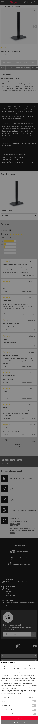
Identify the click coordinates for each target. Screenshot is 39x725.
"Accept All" (29, 682)
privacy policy (9, 693)
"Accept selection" (14, 688)
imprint (19, 693)
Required (4, 697)
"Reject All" (3, 677)
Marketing (5, 705)
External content (6, 714)
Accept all (19, 718)
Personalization (6, 709)
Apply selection (19, 722)
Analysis (4, 701)
